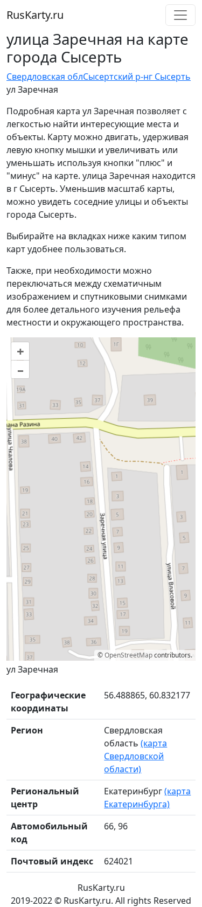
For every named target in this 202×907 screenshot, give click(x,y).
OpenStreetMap (128, 655)
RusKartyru (35, 15)
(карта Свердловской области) (135, 756)
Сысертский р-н (116, 76)
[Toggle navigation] (180, 15)
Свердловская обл (44, 76)
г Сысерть (170, 76)
